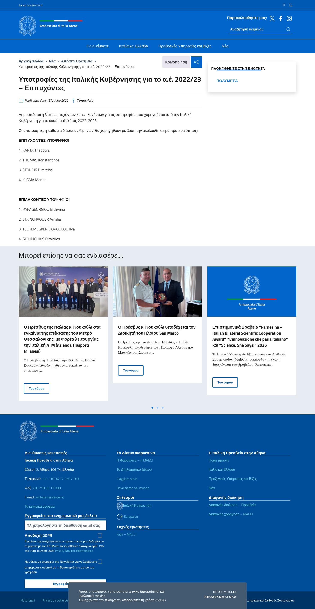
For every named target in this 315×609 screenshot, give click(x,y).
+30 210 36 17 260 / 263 (60, 478)
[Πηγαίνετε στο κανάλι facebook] (279, 18)
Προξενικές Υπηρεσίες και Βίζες (233, 478)
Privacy (59, 550)
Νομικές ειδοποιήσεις (79, 550)
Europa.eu (130, 516)
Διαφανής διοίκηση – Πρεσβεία (232, 504)
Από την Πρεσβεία (76, 61)
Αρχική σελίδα (31, 61)
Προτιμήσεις (224, 591)
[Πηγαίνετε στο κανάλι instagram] (288, 18)
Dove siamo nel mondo (133, 487)
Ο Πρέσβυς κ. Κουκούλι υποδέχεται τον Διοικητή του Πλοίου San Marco (157, 330)
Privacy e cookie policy (57, 600)
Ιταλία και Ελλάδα (222, 469)
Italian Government (30, 5)
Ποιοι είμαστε (219, 460)
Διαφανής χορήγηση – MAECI (231, 514)
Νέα (52, 61)
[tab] (152, 408)
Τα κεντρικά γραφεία (40, 506)
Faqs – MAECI (126, 534)
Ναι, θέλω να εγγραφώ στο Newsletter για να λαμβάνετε (61, 561)
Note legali (28, 600)
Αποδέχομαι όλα (220, 596)
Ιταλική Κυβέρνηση (137, 505)
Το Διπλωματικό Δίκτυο (134, 469)
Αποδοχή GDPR (38, 535)
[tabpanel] (63, 335)
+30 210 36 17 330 (46, 487)
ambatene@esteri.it (50, 497)
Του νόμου (39, 388)
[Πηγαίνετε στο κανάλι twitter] (271, 18)
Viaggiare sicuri (127, 478)
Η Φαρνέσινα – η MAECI (135, 460)
